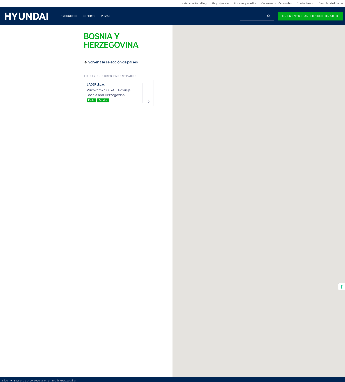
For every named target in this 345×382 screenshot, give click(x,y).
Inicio (5, 380)
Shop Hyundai (220, 3)
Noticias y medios (245, 3)
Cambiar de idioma (331, 3)
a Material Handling (194, 3)
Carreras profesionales (276, 3)
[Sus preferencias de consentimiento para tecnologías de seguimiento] (341, 286)
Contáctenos (305, 3)
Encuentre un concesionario (310, 16)
